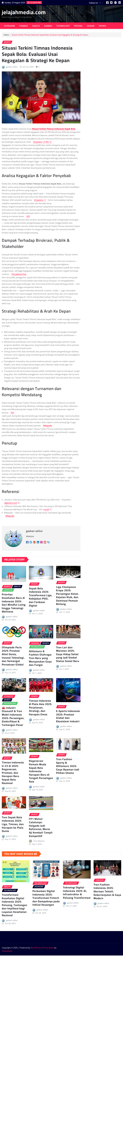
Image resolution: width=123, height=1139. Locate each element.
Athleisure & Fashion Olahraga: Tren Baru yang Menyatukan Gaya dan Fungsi (40, 658)
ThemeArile (7, 951)
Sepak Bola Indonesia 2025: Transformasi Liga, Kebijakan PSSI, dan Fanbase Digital (40, 597)
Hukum (90, 26)
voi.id (46, 509)
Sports (102, 26)
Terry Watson (39, 841)
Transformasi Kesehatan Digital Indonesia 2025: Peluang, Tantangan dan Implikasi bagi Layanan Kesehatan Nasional (14, 905)
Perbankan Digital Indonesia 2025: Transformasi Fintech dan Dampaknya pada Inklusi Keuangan (46, 897)
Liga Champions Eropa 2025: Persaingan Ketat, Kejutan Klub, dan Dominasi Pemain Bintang (67, 595)
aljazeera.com (11, 503)
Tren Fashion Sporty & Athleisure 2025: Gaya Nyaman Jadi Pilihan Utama (67, 766)
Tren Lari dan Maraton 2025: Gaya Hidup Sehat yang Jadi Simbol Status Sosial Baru (67, 654)
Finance (23, 26)
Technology (63, 26)
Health (36, 26)
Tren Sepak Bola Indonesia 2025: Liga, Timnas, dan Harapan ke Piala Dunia (13, 824)
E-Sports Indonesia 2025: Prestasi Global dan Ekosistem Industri (68, 716)
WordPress (36, 947)
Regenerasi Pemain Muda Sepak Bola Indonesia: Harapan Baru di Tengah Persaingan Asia (41, 771)
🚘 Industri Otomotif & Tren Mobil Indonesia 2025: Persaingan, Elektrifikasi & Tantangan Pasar (13, 716)
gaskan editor (12, 67)
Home (6, 35)
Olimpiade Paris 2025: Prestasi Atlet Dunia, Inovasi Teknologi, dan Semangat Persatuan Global (13, 656)
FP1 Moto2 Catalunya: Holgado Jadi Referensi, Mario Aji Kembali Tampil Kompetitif (40, 827)
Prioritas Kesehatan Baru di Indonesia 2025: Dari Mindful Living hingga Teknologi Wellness (14, 603)
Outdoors (9, 26)
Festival (78, 26)
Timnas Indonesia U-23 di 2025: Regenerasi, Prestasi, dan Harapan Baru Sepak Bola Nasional (13, 773)
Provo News (48, 947)
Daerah (48, 26)
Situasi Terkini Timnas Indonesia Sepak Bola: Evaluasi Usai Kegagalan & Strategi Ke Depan (50, 35)
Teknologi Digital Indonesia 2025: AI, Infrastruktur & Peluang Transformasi (77, 892)
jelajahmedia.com (24, 12)
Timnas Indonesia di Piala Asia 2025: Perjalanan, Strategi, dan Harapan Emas (40, 707)
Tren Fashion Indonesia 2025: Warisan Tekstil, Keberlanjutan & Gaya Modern (107, 891)
